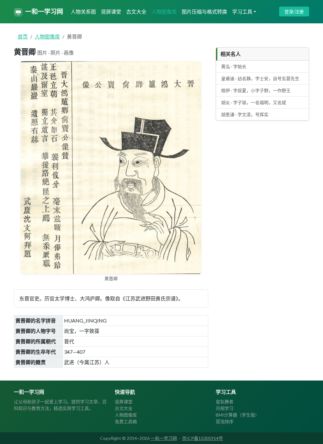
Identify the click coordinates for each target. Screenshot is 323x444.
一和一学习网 (44, 11)
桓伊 (256, 90)
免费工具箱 (126, 421)
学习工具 (242, 12)
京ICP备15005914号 (202, 438)
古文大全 (136, 12)
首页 (23, 36)
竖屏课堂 (111, 12)
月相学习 (224, 408)
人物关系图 (83, 12)
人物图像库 (164, 12)
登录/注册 (294, 11)
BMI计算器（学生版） (237, 414)
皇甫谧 (260, 78)
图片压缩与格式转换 (204, 12)
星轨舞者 (224, 401)
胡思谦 (244, 114)
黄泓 (233, 66)
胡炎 (253, 102)
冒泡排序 (224, 421)
